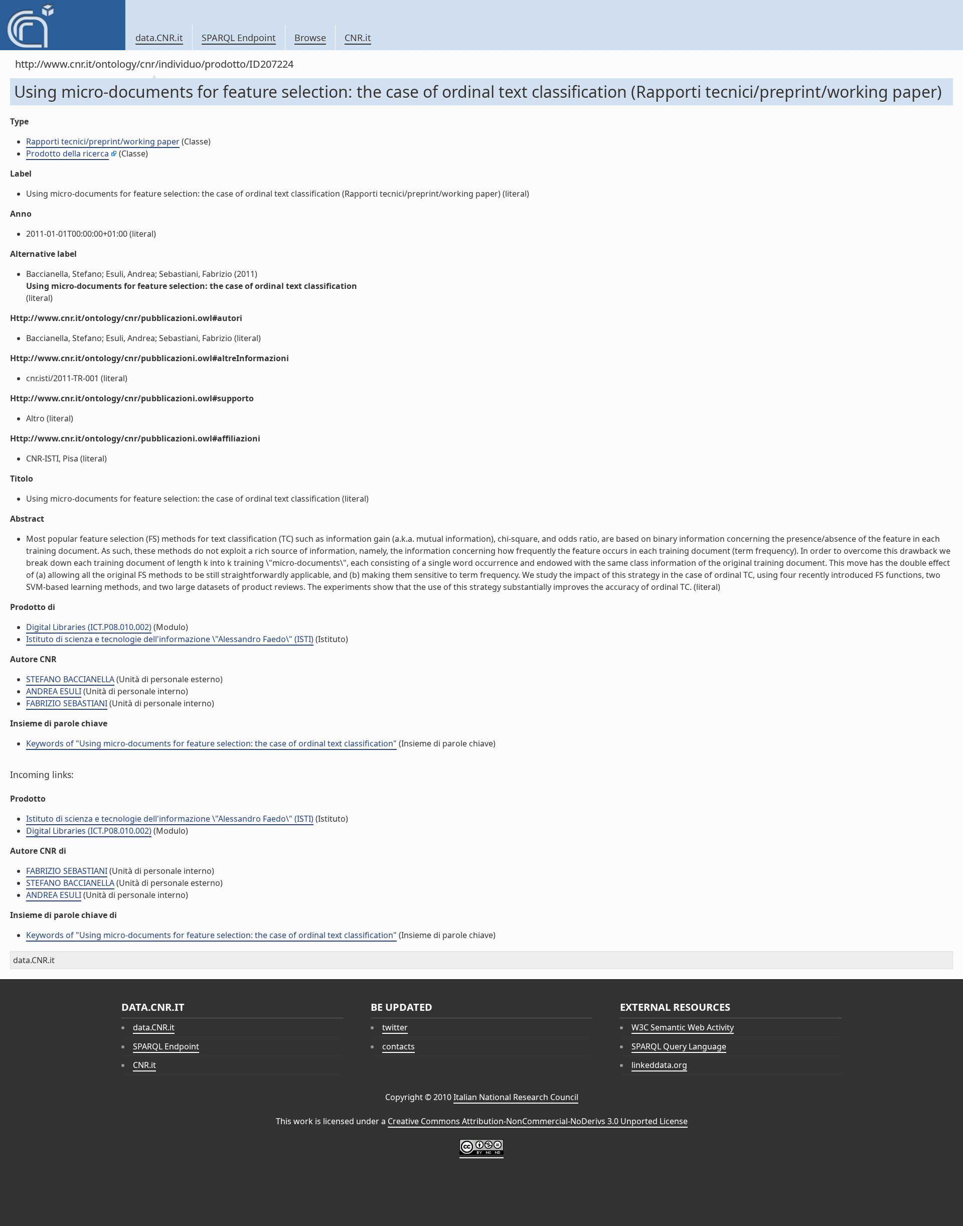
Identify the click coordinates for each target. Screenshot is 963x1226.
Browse (310, 38)
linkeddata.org (659, 1064)
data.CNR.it (159, 38)
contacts (398, 1046)
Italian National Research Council (515, 1097)
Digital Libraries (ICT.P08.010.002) (88, 627)
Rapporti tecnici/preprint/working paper (103, 141)
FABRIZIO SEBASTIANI (66, 703)
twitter (395, 1027)
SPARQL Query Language (678, 1046)
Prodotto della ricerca (67, 153)
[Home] (62, 25)
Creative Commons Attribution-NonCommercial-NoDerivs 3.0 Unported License (538, 1121)
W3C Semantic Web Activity (682, 1027)
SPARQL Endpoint (239, 38)
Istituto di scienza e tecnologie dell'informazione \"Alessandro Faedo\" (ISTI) (169, 639)
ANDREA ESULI (53, 691)
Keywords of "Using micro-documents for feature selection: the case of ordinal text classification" (211, 743)
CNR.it (358, 38)
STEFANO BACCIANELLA (70, 679)
